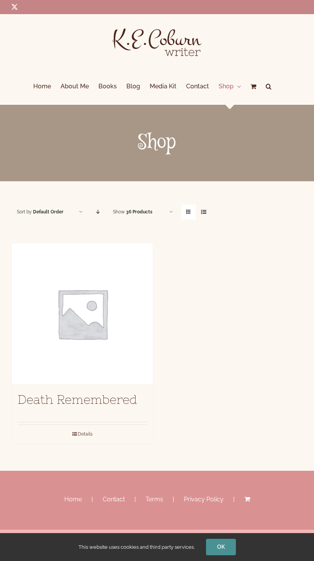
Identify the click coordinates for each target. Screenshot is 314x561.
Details (85, 434)
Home (73, 499)
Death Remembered (77, 399)
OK (221, 547)
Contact (114, 499)
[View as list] (203, 212)
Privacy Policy (204, 499)
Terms (154, 499)
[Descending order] (97, 212)
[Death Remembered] (82, 313)
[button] (268, 86)
